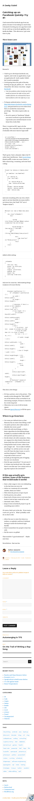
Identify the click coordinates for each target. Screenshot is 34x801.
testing (23, 765)
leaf (20, 748)
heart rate (6, 748)
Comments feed (9, 789)
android (14, 732)
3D (5, 697)
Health (6, 705)
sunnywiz (7, 557)
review (5, 758)
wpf (19, 771)
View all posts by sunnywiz (17, 551)
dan (16, 741)
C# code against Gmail (11, 681)
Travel (6, 714)
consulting (22, 738)
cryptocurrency (8, 741)
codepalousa (7, 738)
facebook (28, 557)
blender (14, 735)
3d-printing (6, 732)
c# (24, 735)
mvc (4, 559)
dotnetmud (7, 745)
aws (20, 732)
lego (24, 748)
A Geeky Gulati (10, 5)
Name (5, 601)
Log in (6, 785)
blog (19, 735)
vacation (26, 768)
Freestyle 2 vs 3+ (9, 677)
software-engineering (19, 761)
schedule (19, 758)
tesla (17, 765)
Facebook (7, 89)
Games (6, 703)
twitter (20, 768)
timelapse (6, 768)
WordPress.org (9, 791)
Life (5, 707)
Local (6, 710)
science (6, 712)
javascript (14, 748)
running (11, 758)
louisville (6, 751)
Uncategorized (9, 716)
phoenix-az (22, 751)
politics (14, 755)
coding (15, 738)
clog (27, 735)
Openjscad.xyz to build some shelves (16, 679)
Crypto (6, 701)
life (29, 748)
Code (22, 557)
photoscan (6, 755)
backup (25, 732)
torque (13, 768)
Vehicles (7, 718)
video (5, 771)
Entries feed (8, 787)
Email (5, 609)
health (21, 745)
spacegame (7, 765)
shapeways (6, 761)
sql (13, 765)
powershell (21, 755)
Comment (6, 578)
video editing (12, 771)
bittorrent (6, 735)
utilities (7, 559)
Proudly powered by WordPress (20, 798)
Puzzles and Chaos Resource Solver (15, 675)
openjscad (14, 751)
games (15, 745)
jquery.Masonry (15, 409)
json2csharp (27, 157)
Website (5, 617)
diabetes (22, 741)
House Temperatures (11, 684)
